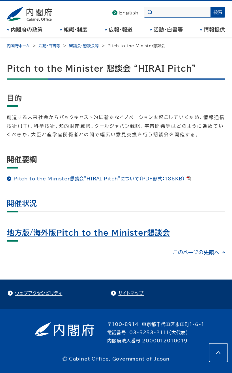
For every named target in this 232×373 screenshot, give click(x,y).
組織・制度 (76, 29)
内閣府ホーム (18, 46)
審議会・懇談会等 (84, 46)
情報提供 (214, 29)
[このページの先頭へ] (218, 353)
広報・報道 (121, 29)
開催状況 (22, 203)
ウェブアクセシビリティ (39, 293)
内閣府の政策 (27, 29)
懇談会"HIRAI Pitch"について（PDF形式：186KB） (99, 178)
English (129, 12)
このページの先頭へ (196, 252)
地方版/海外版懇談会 (88, 232)
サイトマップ (131, 293)
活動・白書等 (168, 29)
